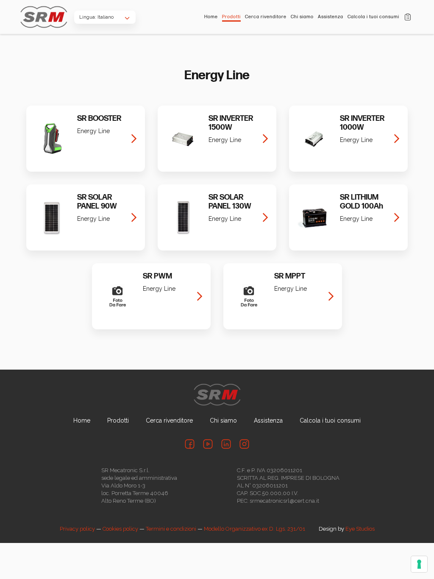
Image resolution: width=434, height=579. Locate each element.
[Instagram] (244, 444)
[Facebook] (189, 444)
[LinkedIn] (226, 444)
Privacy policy (77, 529)
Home (211, 16)
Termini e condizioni (171, 529)
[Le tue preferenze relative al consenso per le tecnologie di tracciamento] (419, 564)
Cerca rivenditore (266, 16)
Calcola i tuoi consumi (373, 16)
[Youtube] (208, 444)
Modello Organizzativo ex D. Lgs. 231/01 (254, 529)
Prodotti (231, 16)
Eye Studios (360, 529)
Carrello (407, 17)
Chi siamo (302, 16)
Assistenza (330, 16)
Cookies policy (120, 529)
